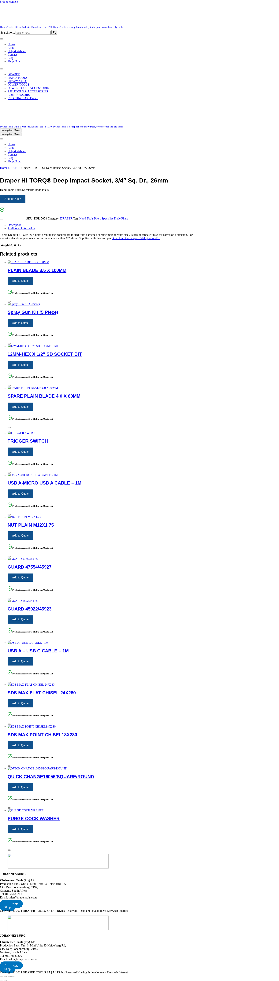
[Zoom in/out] (1, 976)
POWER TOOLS (18, 84)
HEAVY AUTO (17, 81)
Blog (10, 58)
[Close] (1, 219)
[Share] (9, 976)
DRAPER (14, 74)
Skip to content (9, 1)
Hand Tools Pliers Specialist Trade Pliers (103, 218)
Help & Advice (17, 51)
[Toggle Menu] (1, 38)
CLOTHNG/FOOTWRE (23, 98)
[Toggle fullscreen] (5, 976)
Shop (7, 907)
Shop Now (14, 61)
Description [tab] (14, 225)
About (11, 47)
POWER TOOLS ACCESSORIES (29, 88)
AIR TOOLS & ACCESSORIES (28, 91)
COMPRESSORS (19, 94)
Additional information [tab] (21, 228)
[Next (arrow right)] (5, 980)
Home (11, 44)
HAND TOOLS (18, 77)
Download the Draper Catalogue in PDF (136, 238)
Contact (12, 54)
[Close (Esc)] (12, 976)
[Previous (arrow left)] (1, 980)
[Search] (54, 32)
